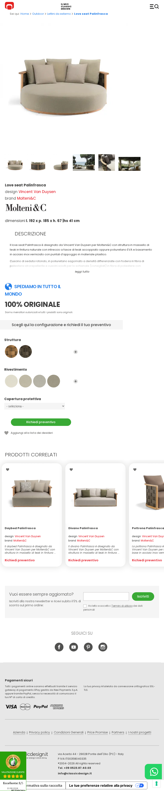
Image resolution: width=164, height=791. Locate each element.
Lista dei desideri (8, 469)
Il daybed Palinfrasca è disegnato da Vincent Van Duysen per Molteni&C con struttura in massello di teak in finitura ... (30, 549)
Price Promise (97, 732)
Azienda (19, 732)
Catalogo (154, 6)
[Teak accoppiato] (11, 351)
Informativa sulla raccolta (41, 785)
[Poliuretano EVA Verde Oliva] (25, 351)
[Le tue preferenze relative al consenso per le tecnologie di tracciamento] (156, 783)
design (23, 536)
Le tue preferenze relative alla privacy (100, 785)
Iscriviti (143, 596)
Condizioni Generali (68, 732)
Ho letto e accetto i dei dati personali (113, 607)
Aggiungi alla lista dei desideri (32, 433)
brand (16, 540)
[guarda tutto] (75, 352)
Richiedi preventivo (41, 422)
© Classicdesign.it (31, 756)
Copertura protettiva (22, 399)
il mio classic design (66, 6)
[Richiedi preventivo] (32, 493)
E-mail (107, 596)
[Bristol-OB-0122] (39, 381)
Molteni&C (26, 198)
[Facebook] (59, 650)
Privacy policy (39, 732)
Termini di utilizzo (121, 606)
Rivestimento (15, 370)
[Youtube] (73, 650)
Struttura (12, 340)
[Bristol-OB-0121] (25, 381)
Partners (118, 732)
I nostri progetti (139, 732)
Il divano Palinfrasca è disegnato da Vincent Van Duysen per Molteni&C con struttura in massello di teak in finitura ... (94, 549)
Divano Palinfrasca (83, 528)
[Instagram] (102, 650)
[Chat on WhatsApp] (153, 771)
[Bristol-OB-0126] (54, 381)
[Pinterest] (88, 650)
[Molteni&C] (26, 207)
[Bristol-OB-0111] (11, 381)
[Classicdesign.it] (10, 6)
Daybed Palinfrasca (20, 528)
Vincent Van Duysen (37, 191)
